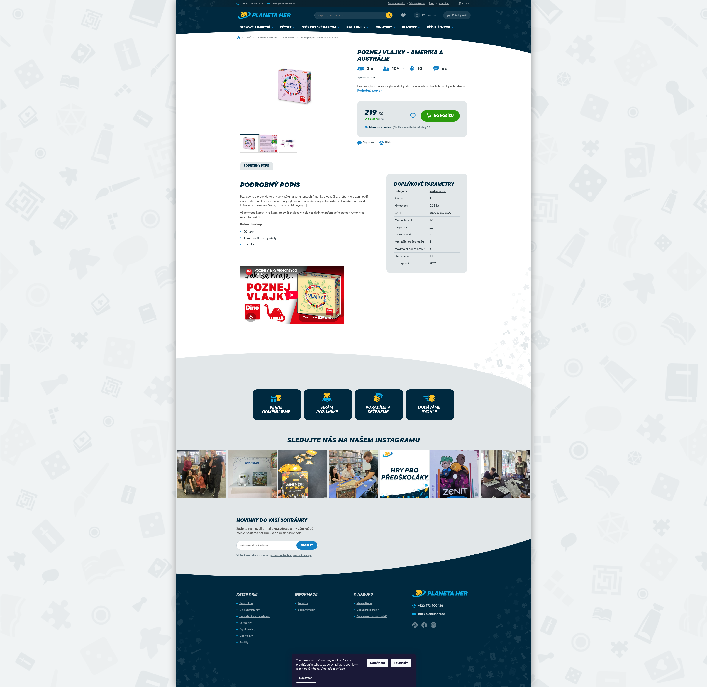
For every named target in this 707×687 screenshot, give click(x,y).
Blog (431, 3)
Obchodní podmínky (368, 610)
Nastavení (306, 678)
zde (342, 668)
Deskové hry (246, 603)
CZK (464, 3)
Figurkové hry (247, 629)
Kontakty (444, 3)
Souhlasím (401, 663)
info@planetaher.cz (431, 614)
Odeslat (307, 545)
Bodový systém (396, 3)
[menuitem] (256, 27)
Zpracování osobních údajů (372, 616)
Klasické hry (246, 636)
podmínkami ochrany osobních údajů (291, 555)
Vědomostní (438, 191)
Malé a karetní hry (249, 610)
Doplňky (244, 642)
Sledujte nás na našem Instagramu (353, 440)
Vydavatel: (366, 77)
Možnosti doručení (380, 127)
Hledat (389, 15)
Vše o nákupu (417, 3)
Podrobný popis (368, 90)
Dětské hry (245, 623)
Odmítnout (377, 663)
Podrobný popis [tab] (257, 165)
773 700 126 (430, 605)
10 (431, 220)
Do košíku (444, 116)
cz (431, 227)
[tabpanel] (304, 228)
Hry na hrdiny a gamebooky (254, 616)
